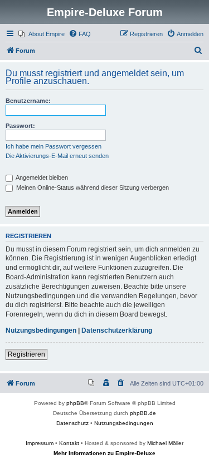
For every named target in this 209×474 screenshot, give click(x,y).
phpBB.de (143, 413)
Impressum (40, 443)
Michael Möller (165, 443)
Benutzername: (28, 100)
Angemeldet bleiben (41, 177)
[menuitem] (41, 34)
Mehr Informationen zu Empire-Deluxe (104, 453)
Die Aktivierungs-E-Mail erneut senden (57, 155)
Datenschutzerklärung (116, 330)
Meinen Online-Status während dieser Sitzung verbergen (91, 187)
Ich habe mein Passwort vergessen (53, 146)
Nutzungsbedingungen (41, 330)
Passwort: (20, 125)
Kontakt (69, 443)
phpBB (75, 403)
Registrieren (26, 354)
